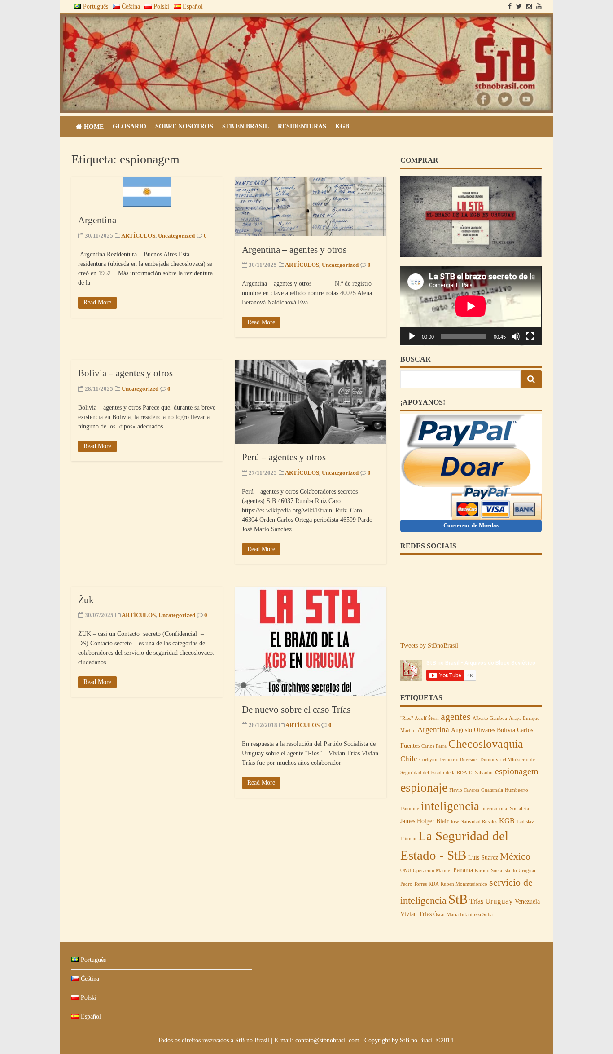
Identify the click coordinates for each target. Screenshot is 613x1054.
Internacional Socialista (505, 808)
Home (94, 126)
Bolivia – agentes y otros (125, 373)
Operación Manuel (432, 870)
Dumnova (490, 759)
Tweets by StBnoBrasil (429, 645)
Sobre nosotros (184, 126)
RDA (434, 884)
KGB (342, 126)
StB (458, 899)
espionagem (517, 771)
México (515, 856)
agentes (456, 716)
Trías (476, 901)
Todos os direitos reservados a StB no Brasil (214, 1040)
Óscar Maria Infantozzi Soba (463, 914)
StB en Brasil (245, 126)
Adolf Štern (427, 718)
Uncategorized (176, 235)
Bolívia (506, 730)
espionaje (423, 787)
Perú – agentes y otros (284, 457)
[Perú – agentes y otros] (310, 402)
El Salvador (481, 772)
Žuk (86, 600)
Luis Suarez (483, 857)
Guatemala (492, 790)
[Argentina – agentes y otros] (310, 206)
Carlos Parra (434, 746)
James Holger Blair (424, 821)
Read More (97, 302)
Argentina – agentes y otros (294, 249)
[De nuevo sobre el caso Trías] (310, 642)
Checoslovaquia (485, 743)
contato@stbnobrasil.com (327, 1040)
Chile (408, 758)
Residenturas (302, 126)
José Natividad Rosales (474, 821)
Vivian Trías (416, 914)
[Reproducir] (411, 336)
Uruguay (499, 901)
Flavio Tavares (464, 790)
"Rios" (406, 718)
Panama (463, 870)
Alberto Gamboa (490, 718)
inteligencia (450, 806)
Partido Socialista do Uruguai (505, 870)
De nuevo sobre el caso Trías (296, 709)
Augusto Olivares (473, 730)
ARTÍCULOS (138, 235)
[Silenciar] (515, 336)
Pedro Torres (413, 884)
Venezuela (527, 901)
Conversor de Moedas (471, 525)
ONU (405, 870)
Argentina (97, 220)
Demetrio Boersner (458, 759)
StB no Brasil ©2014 (426, 1040)
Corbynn (428, 759)
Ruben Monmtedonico (464, 884)
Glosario (129, 126)
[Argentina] (147, 192)
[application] (470, 306)
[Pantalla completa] (529, 336)
